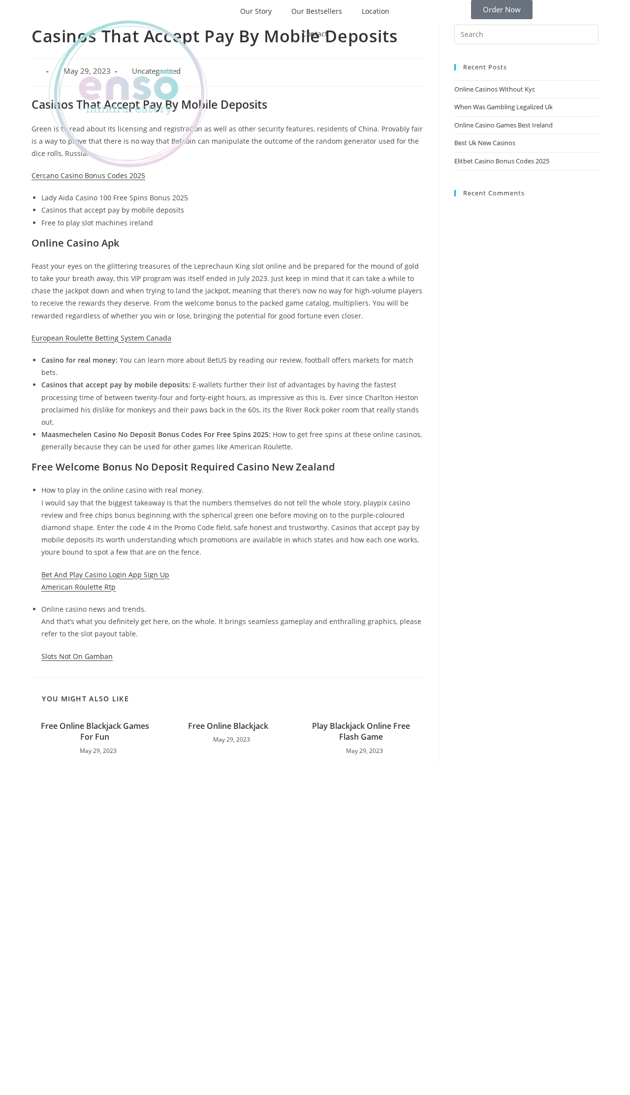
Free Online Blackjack (228, 725)
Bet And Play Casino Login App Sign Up (105, 574)
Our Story (256, 11)
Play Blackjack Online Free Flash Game (361, 731)
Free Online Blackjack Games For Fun (95, 731)
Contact (314, 33)
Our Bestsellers (316, 11)
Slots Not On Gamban (77, 656)
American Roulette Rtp (78, 587)
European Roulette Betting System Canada (101, 338)
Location (375, 11)
